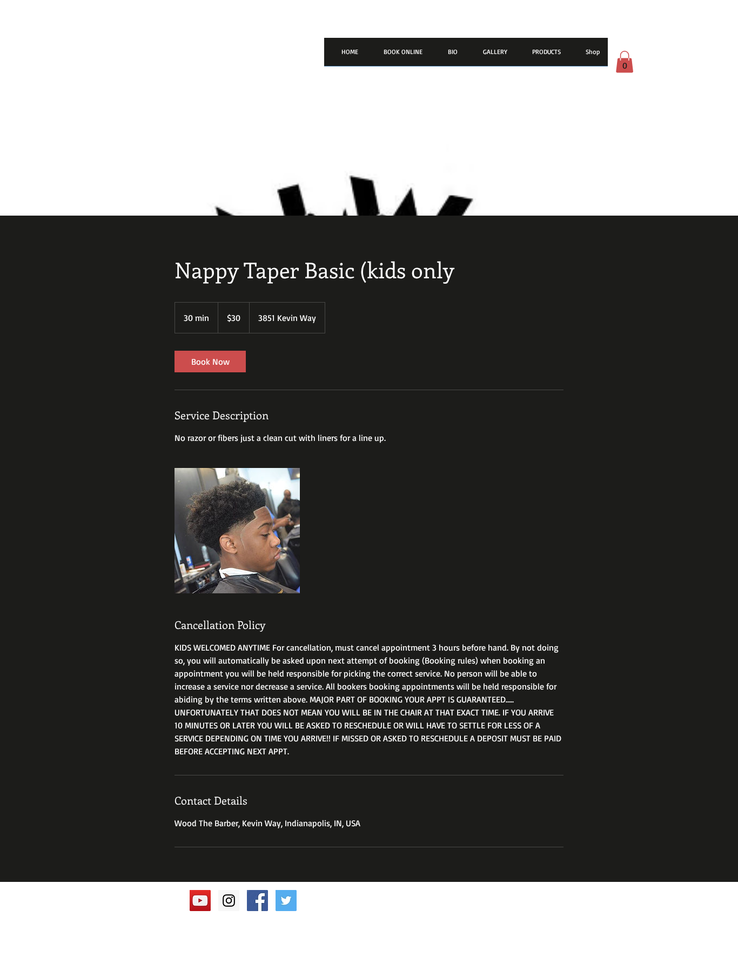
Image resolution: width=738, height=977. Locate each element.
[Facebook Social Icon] (257, 900)
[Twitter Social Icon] (286, 900)
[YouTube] (200, 900)
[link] (210, 361)
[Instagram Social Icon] (228, 900)
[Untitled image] (237, 530)
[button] (624, 62)
